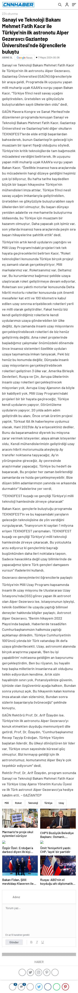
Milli (7, 802)
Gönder (14, 942)
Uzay (61, 802)
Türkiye (48, 802)
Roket (18, 802)
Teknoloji (33, 802)
